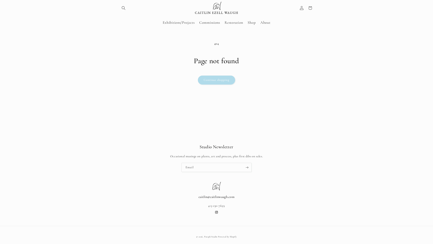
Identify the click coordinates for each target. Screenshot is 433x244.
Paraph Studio (210, 236)
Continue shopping (216, 80)
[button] (123, 8)
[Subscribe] (247, 167)
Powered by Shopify (227, 236)
